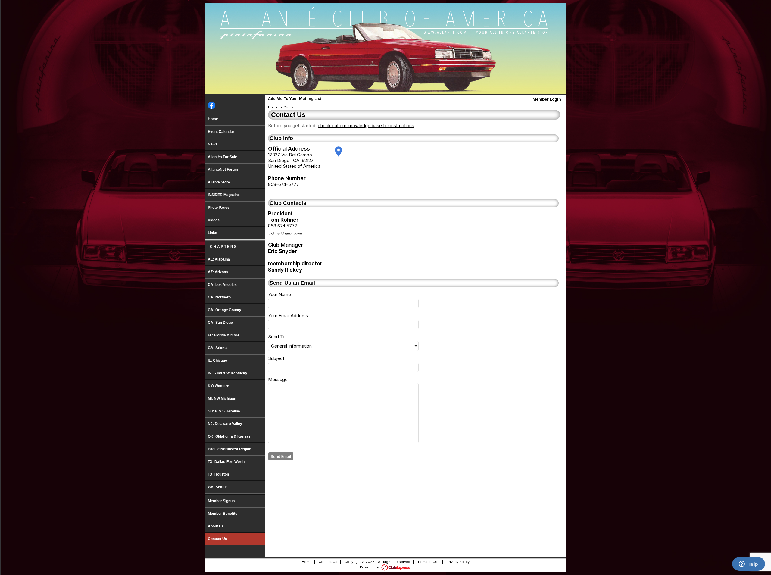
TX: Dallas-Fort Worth (226, 462)
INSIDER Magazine (224, 195)
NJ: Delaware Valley (225, 424)
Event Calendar (221, 132)
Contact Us (217, 539)
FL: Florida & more (223, 335)
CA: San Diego (220, 322)
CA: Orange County (224, 310)
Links (212, 233)
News (212, 144)
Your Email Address (288, 315)
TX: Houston (218, 474)
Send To (277, 336)
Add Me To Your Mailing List (294, 98)
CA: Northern (219, 297)
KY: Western (218, 386)
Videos (214, 220)
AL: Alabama (219, 259)
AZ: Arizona (218, 272)
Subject (276, 358)
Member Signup (221, 501)
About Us (216, 526)
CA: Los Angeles (222, 285)
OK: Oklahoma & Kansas (229, 436)
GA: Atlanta (218, 348)
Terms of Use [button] (428, 562)
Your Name (279, 294)
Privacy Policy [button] (458, 562)
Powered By (370, 567)
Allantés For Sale (222, 157)
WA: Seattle (218, 487)
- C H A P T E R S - (223, 247)
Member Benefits (222, 513)
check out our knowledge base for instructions (366, 125)
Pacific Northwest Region (229, 449)
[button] (281, 456)
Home (213, 119)
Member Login (546, 99)
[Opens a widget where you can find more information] (748, 564)
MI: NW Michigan (222, 398)
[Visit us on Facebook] (211, 106)
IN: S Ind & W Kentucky (227, 373)
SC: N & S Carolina (224, 411)
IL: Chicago (217, 360)
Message (278, 379)
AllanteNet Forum (223, 169)
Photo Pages (218, 207)
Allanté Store (219, 182)
